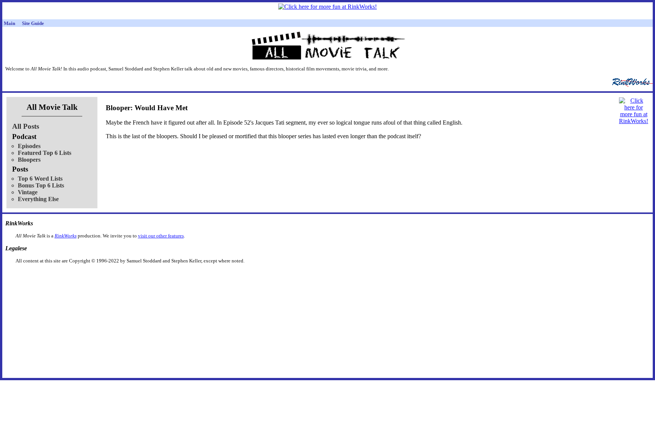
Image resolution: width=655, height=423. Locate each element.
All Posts (25, 126)
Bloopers (29, 159)
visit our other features (161, 236)
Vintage (28, 192)
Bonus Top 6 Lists (41, 185)
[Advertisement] (288, 276)
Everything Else (38, 199)
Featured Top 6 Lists (44, 153)
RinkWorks (66, 236)
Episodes (29, 146)
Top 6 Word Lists (40, 178)
